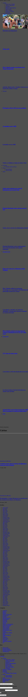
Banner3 (4, 613)
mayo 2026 (5, 511)
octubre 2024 (5, 534)
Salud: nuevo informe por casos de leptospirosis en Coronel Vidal (12, 189)
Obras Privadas (8, 170)
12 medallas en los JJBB (9, 126)
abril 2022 (5, 571)
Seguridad (7, 6)
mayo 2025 (5, 526)
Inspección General (9, 11)
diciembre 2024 (6, 532)
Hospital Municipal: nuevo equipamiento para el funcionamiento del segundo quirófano (14, 247)
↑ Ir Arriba (2, 656)
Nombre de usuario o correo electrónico (8, 686)
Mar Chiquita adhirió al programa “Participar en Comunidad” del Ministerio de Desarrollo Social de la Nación (15, 290)
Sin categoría (5, 638)
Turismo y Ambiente (7, 13)
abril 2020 (5, 600)
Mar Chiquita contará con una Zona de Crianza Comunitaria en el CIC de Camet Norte (14, 332)
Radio (4, 413)
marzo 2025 (5, 528)
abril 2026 (5, 512)
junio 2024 (5, 539)
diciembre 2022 (6, 561)
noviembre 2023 (6, 548)
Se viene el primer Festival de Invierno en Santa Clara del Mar (14, 390)
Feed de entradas (6, 648)
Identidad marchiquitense (10, 30)
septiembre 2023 (6, 550)
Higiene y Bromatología (10, 7)
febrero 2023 (5, 559)
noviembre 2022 (6, 562)
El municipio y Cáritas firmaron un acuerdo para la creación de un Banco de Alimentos (14, 499)
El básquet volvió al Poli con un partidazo (14, 108)
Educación (5, 621)
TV (3, 642)
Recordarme (4, 692)
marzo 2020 (5, 601)
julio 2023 (5, 552)
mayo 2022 (5, 569)
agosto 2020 (5, 595)
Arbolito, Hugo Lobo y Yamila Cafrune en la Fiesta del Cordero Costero (15, 87)
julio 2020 (5, 596)
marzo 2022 (5, 572)
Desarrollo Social (6, 251)
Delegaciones (5, 336)
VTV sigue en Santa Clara (10, 353)
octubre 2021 (5, 578)
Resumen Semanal (7, 635)
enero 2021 (5, 589)
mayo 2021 (5, 584)
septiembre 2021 (6, 579)
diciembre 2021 (6, 576)
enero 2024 (5, 545)
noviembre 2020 (6, 591)
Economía (5, 165)
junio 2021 (5, 583)
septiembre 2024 (6, 535)
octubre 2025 (5, 519)
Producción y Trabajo (10, 4)
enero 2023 (5, 560)
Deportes (5, 91)
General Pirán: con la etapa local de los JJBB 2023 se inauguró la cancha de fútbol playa (15, 410)
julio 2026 (5, 508)
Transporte (7, 12)
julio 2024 (5, 538)
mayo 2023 (5, 555)
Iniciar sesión (5, 647)
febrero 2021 (5, 588)
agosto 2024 (5, 537)
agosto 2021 (5, 580)
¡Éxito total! (6, 49)
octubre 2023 (5, 549)
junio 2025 (5, 524)
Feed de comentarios (7, 650)
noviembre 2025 (6, 518)
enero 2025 (5, 530)
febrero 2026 (5, 515)
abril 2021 (5, 585)
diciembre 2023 (6, 546)
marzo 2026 (5, 513)
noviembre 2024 (6, 533)
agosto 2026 (5, 507)
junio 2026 (5, 510)
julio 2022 (5, 567)
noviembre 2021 (6, 577)
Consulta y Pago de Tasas (10, 166)
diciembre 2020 (6, 590)
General (4, 2)
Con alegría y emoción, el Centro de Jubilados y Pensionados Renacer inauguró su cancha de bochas (15, 311)
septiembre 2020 (6, 594)
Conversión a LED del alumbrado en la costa (15, 371)
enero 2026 (5, 516)
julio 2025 (5, 523)
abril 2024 (5, 541)
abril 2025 (5, 527)
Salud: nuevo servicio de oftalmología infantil (15, 228)
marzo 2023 (5, 557)
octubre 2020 (5, 593)
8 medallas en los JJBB (9, 144)
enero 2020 (5, 604)
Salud (4, 171)
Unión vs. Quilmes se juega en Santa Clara (14, 163)
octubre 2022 (5, 563)
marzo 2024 (5, 543)
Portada (9, 461)
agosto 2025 (5, 522)
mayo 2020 (5, 599)
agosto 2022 (5, 566)
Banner (4, 611)
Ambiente (5, 610)
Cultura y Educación (9, 5)
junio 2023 (5, 554)
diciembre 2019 (6, 605)
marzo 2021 (5, 587)
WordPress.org (6, 651)
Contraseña (2, 690)
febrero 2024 (5, 544)
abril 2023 (5, 556)
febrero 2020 (5, 602)
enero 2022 (5, 574)
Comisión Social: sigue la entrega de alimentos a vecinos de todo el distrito (13, 464)
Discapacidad (8, 9)
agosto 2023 (5, 551)
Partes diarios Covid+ (7, 630)
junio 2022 (5, 568)
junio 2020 (5, 598)
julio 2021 (5, 582)
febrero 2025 (5, 529)
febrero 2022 (5, 573)
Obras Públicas (8, 169)
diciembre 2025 (6, 517)
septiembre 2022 (6, 565)
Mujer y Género (8, 10)
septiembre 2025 (6, 521)
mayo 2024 (5, 540)
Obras (4, 167)
